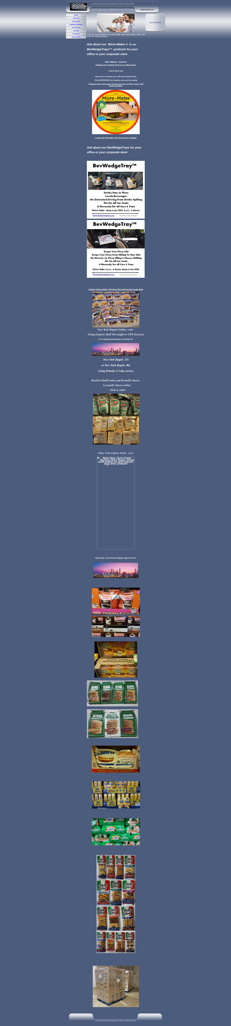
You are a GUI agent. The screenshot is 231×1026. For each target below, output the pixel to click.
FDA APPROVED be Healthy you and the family (115, 80)
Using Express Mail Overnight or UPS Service (115, 334)
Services (114, 3)
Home (94, 3)
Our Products (107, 3)
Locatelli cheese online (117, 385)
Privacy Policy (130, 3)
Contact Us (121, 3)
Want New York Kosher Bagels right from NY (115, 558)
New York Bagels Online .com (115, 329)
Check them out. (115, 71)
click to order (118, 389)
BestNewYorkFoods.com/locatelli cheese (115, 380)
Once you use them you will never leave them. (116, 77)
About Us (99, 3)
